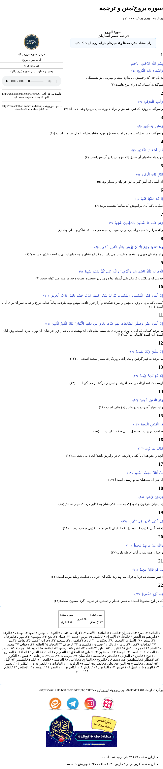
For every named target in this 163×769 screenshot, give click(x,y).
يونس (42, 633)
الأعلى (73, 659)
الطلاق (75, 652)
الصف (135, 652)
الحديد (35, 648)
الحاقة (23, 652)
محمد (11, 644)
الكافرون (71, 667)
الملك (47, 652)
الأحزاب (46, 640)
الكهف (97, 636)
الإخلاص (23, 667)
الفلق (7, 667)
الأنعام (91, 633)
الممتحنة (149, 652)
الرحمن (63, 648)
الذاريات (116, 648)
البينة (87, 663)
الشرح (135, 663)
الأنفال (65, 633)
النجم (89, 648)
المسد (39, 667)
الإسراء (111, 636)
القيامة (97, 655)
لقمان (75, 640)
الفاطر (21, 640)
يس (10, 640)
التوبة (54, 633)
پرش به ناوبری (153, 18)
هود (31, 633)
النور (22, 636)
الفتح (153, 648)
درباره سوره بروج (34, 54)
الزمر (122, 644)
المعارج (9, 652)
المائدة (102, 633)
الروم (87, 640)
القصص (119, 640)
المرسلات (66, 655)
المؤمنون (36, 636)
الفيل (134, 667)
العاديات (57, 663)
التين (122, 663)
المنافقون (105, 652)
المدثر (111, 655)
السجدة (61, 640)
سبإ (33, 640)
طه (74, 636)
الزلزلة (74, 663)
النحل (124, 636)
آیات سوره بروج (31, 59)
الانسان (83, 655)
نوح (148, 655)
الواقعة (48, 648)
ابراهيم (150, 636)
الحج (50, 636)
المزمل (125, 655)
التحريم (61, 652)
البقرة (141, 633)
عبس (25, 655)
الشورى (84, 644)
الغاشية (59, 659)
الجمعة (120, 652)
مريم (84, 636)
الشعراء (146, 640)
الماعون (103, 667)
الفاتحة (153, 633)
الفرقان (9, 636)
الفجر (45, 659)
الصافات (145, 644)
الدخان (53, 644)
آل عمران (127, 633)
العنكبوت (102, 640)
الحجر (137, 636)
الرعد (6, 633)
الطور (101, 648)
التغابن (89, 652)
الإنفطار (149, 659)
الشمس (21, 659)
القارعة (40, 663)
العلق (110, 663)
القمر (77, 648)
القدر (99, 663)
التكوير (12, 655)
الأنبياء (62, 636)
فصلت (98, 644)
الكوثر (87, 667)
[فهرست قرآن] (32, 41)
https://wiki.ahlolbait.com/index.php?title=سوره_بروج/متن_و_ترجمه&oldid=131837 (93, 690)
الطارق (65, 622)
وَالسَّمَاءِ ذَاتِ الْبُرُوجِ (150, 70)
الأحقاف (25, 644)
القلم (35, 652)
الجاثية (39, 644)
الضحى (148, 663)
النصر (54, 667)
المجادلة (21, 648)
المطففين (132, 659)
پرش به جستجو (133, 18)
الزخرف (68, 644)
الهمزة (149, 667)
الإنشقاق (94, 622)
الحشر (6, 648)
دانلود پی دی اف (51, 93)
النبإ (52, 655)
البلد (34, 659)
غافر (111, 644)
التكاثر (24, 663)
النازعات (39, 655)
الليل (7, 659)
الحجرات (139, 648)
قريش (120, 667)
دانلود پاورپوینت (52, 106)
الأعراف (78, 633)
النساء (114, 633)
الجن (138, 655)
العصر (9, 663)
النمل (132, 640)
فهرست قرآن (32, 65)
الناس (78, 671)
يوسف (19, 633)
